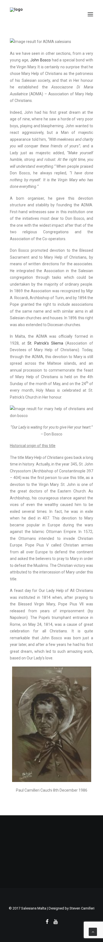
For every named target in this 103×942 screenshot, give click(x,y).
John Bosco (40, 60)
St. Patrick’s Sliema (45, 343)
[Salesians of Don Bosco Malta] (51, 14)
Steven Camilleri (81, 908)
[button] (90, 14)
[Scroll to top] (93, 931)
